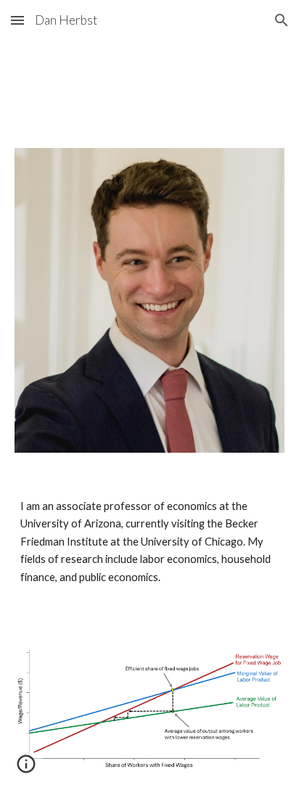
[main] (149, 542)
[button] (17, 20)
